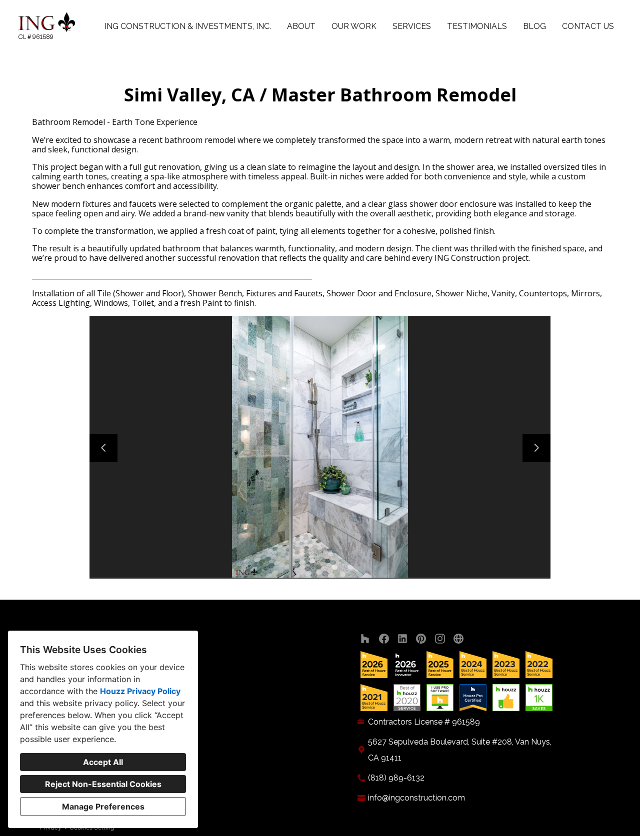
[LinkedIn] (402, 639)
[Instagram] (440, 639)
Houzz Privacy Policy (140, 691)
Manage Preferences (103, 807)
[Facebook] (384, 639)
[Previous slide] (104, 448)
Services (411, 26)
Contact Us (588, 26)
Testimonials (477, 26)
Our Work (354, 26)
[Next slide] (536, 448)
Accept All (103, 762)
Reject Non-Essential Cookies (103, 784)
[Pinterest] (421, 639)
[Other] (458, 639)
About (301, 26)
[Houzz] (365, 639)
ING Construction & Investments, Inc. (187, 26)
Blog (534, 26)
